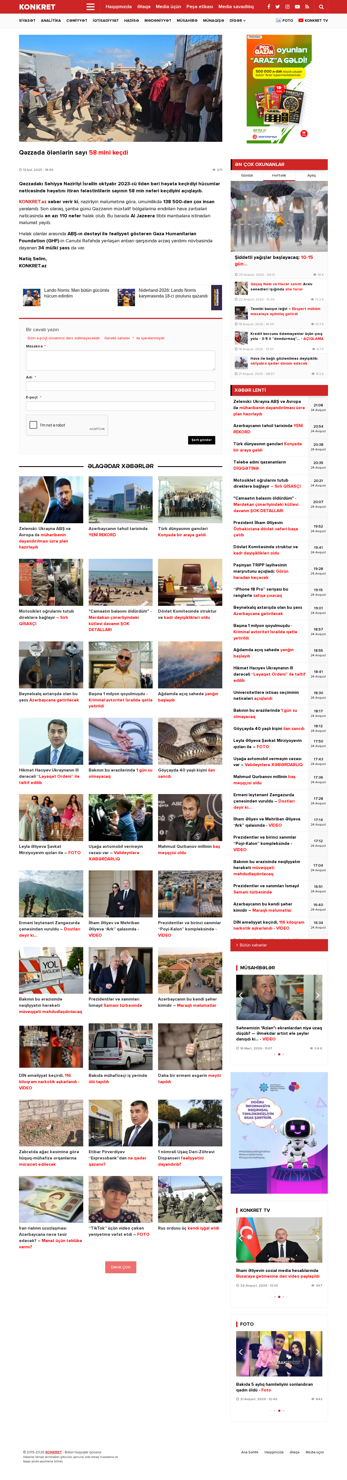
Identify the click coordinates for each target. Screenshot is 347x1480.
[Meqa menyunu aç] (90, 7)
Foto (287, 21)
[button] (316, 995)
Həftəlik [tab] (279, 175)
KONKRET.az (33, 201)
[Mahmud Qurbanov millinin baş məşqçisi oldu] (190, 817)
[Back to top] (331, 1464)
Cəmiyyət (76, 21)
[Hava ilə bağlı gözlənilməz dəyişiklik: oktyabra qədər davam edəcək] (241, 362)
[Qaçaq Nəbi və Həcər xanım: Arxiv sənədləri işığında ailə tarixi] (241, 288)
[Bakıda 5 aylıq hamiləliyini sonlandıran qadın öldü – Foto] (279, 1353)
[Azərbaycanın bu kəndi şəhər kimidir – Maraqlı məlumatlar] (190, 970)
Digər (236, 21)
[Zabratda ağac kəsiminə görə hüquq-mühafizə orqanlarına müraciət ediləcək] (51, 1123)
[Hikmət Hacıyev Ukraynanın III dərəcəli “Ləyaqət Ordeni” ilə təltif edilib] (51, 741)
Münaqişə (213, 21)
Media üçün (168, 6)
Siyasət (27, 21)
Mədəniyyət (157, 21)
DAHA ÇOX (120, 1267)
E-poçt (32, 397)
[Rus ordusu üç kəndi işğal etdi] (190, 1199)
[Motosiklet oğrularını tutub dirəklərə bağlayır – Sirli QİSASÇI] (51, 582)
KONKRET (53, 1452)
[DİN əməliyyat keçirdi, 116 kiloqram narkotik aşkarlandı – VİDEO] (51, 1046)
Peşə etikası (200, 6)
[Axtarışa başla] (321, 7)
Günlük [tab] (247, 175)
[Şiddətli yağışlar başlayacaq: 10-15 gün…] (279, 216)
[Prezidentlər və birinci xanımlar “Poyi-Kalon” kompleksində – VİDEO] (190, 893)
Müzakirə (34, 346)
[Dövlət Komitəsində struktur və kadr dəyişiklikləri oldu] (190, 582)
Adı (29, 377)
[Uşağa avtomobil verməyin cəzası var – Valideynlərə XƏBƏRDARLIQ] (121, 817)
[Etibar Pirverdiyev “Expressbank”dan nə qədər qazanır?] (121, 1123)
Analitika (51, 21)
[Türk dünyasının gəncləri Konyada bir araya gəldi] (190, 499)
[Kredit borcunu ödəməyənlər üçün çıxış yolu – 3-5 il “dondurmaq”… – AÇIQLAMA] (241, 337)
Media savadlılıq (236, 6)
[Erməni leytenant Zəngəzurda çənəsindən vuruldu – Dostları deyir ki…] (51, 893)
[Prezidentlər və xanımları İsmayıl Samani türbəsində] (121, 970)
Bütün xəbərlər (253, 945)
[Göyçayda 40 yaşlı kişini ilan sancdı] (190, 741)
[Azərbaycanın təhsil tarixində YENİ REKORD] (121, 499)
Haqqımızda (119, 6)
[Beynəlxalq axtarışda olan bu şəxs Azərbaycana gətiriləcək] (51, 664)
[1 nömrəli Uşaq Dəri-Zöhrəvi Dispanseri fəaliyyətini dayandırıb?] (190, 1123)
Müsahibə (187, 21)
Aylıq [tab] (311, 175)
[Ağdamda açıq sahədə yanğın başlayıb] (190, 664)
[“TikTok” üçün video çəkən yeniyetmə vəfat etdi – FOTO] (121, 1199)
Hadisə (131, 21)
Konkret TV (316, 21)
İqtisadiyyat (106, 21)
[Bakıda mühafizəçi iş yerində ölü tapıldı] (121, 1046)
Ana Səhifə (249, 1452)
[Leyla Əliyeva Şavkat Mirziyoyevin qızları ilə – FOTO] (51, 817)
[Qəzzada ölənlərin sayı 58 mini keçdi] (120, 88)
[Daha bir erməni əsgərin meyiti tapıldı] (190, 1046)
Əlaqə (143, 6)
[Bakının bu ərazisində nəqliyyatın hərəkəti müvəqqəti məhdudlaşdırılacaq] (51, 970)
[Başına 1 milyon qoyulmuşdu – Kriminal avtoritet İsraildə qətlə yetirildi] (121, 664)
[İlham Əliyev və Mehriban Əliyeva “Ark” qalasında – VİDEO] (121, 893)
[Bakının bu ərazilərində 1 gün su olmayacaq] (121, 741)
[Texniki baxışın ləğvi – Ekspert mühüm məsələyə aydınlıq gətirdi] (241, 312)
